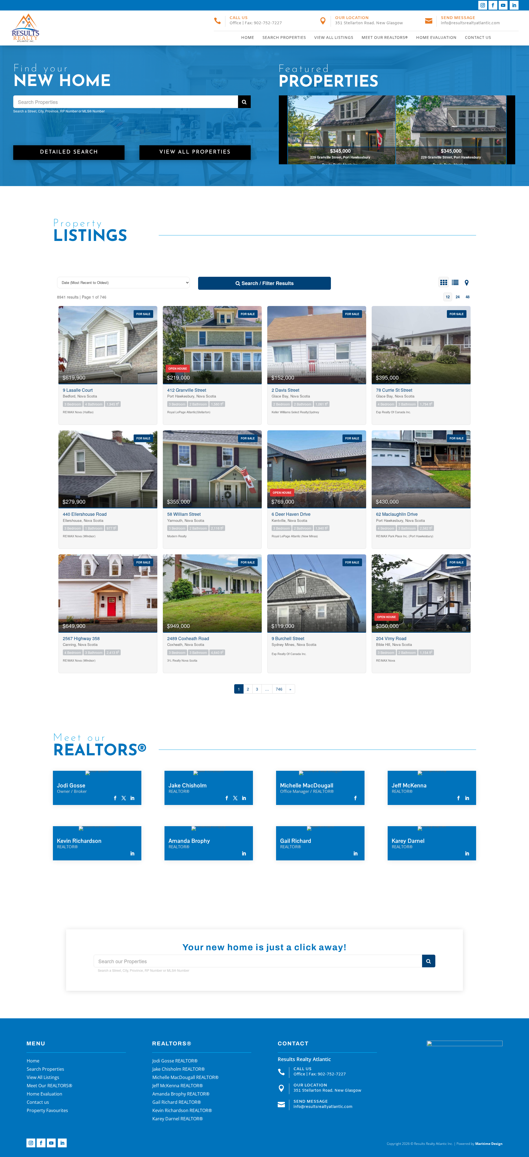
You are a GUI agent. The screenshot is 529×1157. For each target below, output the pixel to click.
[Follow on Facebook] (492, 5)
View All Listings (333, 38)
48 (467, 296)
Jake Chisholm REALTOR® (178, 1069)
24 (458, 296)
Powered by (480, 1143)
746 (279, 689)
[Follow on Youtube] (503, 5)
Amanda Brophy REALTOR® (180, 1094)
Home (247, 38)
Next (510, 129)
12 (448, 296)
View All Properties (195, 152)
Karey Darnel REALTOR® (177, 1119)
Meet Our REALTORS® (384, 38)
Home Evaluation (436, 38)
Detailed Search (69, 152)
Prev (283, 129)
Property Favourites (47, 1110)
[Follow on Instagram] (482, 5)
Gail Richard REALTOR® (176, 1102)
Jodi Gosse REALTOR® (175, 1061)
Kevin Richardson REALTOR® (182, 1110)
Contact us (478, 38)
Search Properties (284, 38)
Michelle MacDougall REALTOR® (185, 1077)
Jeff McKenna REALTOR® (177, 1086)
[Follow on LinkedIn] (514, 5)
